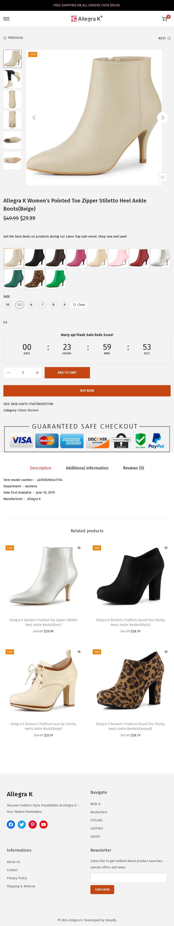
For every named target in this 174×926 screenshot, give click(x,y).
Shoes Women (28, 410)
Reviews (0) (133, 468)
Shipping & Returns (21, 886)
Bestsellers (98, 812)
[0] (164, 18)
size (6, 297)
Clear (81, 305)
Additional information (87, 468)
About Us (13, 862)
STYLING (96, 820)
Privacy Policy (17, 878)
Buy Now (87, 391)
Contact (12, 870)
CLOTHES (96, 828)
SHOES (95, 837)
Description (40, 468)
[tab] (40, 468)
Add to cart (67, 373)
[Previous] (34, 117)
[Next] (162, 117)
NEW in (95, 804)
